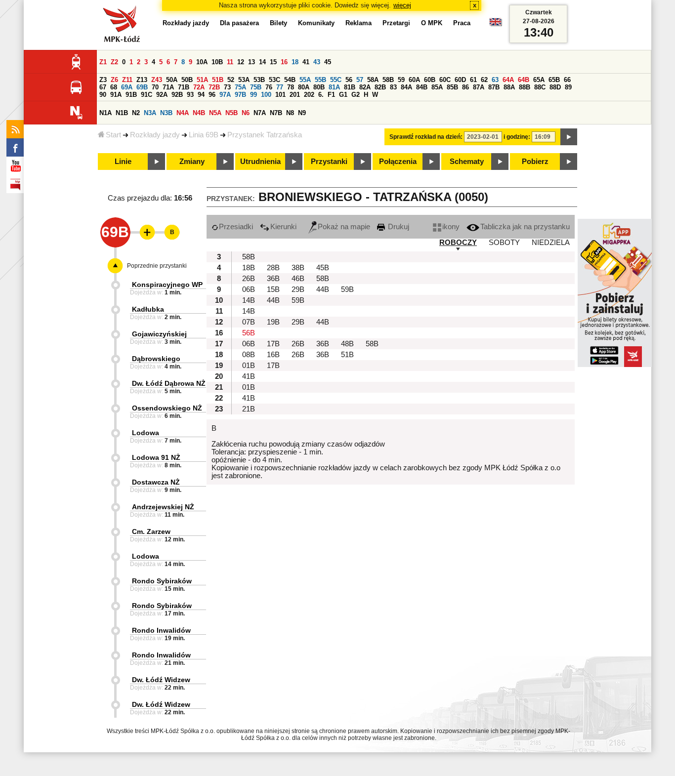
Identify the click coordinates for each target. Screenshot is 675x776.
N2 (136, 113)
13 (251, 62)
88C (540, 87)
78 (290, 87)
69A (126, 87)
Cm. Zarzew (151, 531)
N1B (122, 113)
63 (495, 79)
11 (230, 62)
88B (524, 87)
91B (131, 94)
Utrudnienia (260, 161)
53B (259, 79)
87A (478, 87)
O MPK (431, 23)
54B (289, 79)
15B (273, 289)
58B (388, 79)
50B (187, 79)
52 (230, 79)
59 (401, 79)
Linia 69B (203, 135)
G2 (355, 94)
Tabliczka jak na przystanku (525, 227)
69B (142, 87)
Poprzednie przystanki (157, 265)
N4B (199, 113)
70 (155, 87)
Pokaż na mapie (344, 227)
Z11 (127, 79)
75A (240, 87)
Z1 (103, 62)
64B (523, 79)
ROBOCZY (458, 242)
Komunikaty (316, 23)
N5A (215, 113)
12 (240, 62)
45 (327, 62)
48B (347, 344)
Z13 (141, 79)
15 (273, 62)
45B (322, 268)
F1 (331, 94)
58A (373, 79)
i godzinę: (517, 136)
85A (437, 87)
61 (473, 79)
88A (509, 87)
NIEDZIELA (551, 242)
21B (248, 409)
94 (201, 94)
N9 (302, 113)
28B (273, 268)
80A (303, 87)
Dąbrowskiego (156, 359)
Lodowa (145, 433)
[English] (495, 24)
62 (484, 79)
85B (452, 87)
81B (349, 87)
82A (365, 87)
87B (494, 87)
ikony (451, 227)
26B (248, 279)
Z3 (103, 79)
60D (460, 79)
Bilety (278, 23)
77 (279, 87)
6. (321, 94)
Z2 (114, 62)
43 (316, 62)
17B (273, 344)
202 (309, 94)
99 (253, 94)
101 (280, 94)
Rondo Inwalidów (161, 630)
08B (248, 355)
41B (248, 376)
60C (445, 79)
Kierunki (283, 227)
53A (244, 79)
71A (168, 87)
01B (248, 365)
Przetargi (396, 23)
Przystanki (329, 161)
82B (380, 87)
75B (255, 87)
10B (217, 62)
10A (202, 62)
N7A (259, 113)
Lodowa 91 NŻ (156, 457)
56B (248, 333)
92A (162, 94)
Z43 (156, 79)
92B (177, 94)
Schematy (467, 161)
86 (465, 87)
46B (298, 279)
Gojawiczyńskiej (159, 334)
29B (298, 289)
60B (429, 79)
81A (334, 87)
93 (190, 94)
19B (273, 322)
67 (102, 87)
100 (266, 94)
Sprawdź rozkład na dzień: (426, 136)
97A (225, 94)
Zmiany (192, 161)
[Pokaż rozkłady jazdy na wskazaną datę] (568, 136)
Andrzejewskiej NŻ (163, 507)
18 (295, 62)
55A (305, 79)
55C (335, 79)
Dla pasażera (239, 23)
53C (274, 79)
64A (508, 79)
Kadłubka (148, 309)
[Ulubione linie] (144, 232)
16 (284, 62)
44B (322, 289)
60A (414, 79)
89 (568, 87)
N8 (290, 113)
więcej (402, 5)
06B (248, 289)
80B (319, 87)
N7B (276, 113)
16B (273, 355)
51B (217, 79)
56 (348, 79)
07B (248, 322)
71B (183, 87)
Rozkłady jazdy (155, 135)
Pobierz (535, 161)
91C (146, 94)
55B (320, 79)
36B (273, 279)
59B (347, 289)
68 (113, 87)
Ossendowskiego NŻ (167, 408)
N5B (231, 113)
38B (298, 268)
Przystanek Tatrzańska (264, 135)
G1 (343, 94)
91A (116, 94)
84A (406, 87)
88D (555, 87)
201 (295, 94)
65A (539, 79)
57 (359, 79)
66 (567, 79)
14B (248, 300)
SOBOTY (504, 242)
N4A (182, 113)
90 (102, 94)
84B (421, 87)
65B (554, 79)
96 (212, 94)
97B (240, 94)
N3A (150, 113)
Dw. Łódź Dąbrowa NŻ (169, 383)
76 (268, 87)
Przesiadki (236, 227)
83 (393, 87)
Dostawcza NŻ (156, 482)
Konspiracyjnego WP (167, 284)
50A (171, 79)
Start (113, 135)
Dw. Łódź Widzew (161, 680)
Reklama (358, 23)
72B (214, 87)
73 (227, 87)
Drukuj (397, 227)
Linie (123, 161)
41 (305, 62)
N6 (246, 113)
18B (248, 268)
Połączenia (398, 161)
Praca (461, 23)
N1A (105, 113)
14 (262, 62)
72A (199, 87)
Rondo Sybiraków (162, 581)
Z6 (114, 79)
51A (202, 79)
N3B (166, 113)
